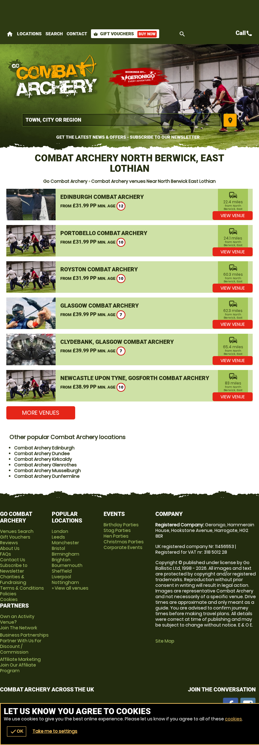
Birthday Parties (121, 525)
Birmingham (65, 554)
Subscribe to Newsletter (13, 568)
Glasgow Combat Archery (99, 305)
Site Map (164, 641)
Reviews (9, 543)
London (60, 531)
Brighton (61, 560)
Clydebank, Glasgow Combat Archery (117, 341)
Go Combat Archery (65, 181)
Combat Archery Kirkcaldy (43, 459)
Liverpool (61, 577)
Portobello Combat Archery (103, 233)
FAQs (5, 554)
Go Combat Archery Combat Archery (53, 77)
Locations (29, 33)
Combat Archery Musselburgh (47, 470)
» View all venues (70, 588)
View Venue (232, 215)
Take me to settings (55, 731)
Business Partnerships (24, 643)
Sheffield (62, 571)
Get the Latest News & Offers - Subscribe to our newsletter (128, 137)
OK (16, 731)
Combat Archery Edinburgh (44, 448)
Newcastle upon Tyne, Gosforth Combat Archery (134, 378)
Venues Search (16, 531)
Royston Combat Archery (99, 269)
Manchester (65, 543)
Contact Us (12, 560)
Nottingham (65, 582)
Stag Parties (117, 530)
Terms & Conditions (22, 588)
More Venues (40, 413)
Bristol (58, 548)
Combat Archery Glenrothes (45, 465)
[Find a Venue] (121, 119)
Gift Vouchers (124, 33)
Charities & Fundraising (13, 580)
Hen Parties (116, 536)
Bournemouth (67, 565)
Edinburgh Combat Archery (102, 196)
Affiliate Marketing (20, 665)
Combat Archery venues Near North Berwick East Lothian (153, 181)
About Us (10, 548)
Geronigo (139, 77)
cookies (233, 719)
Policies (8, 594)
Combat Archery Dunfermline (47, 476)
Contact (77, 33)
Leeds (58, 537)
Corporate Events (123, 547)
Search (54, 33)
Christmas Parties (124, 542)
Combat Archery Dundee (42, 453)
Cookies (9, 599)
